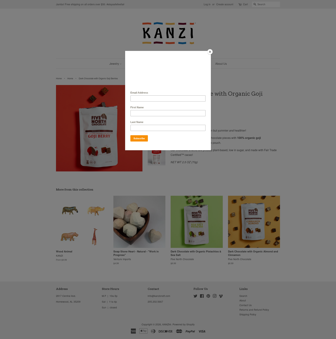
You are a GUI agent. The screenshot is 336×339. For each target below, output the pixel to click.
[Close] (210, 51)
